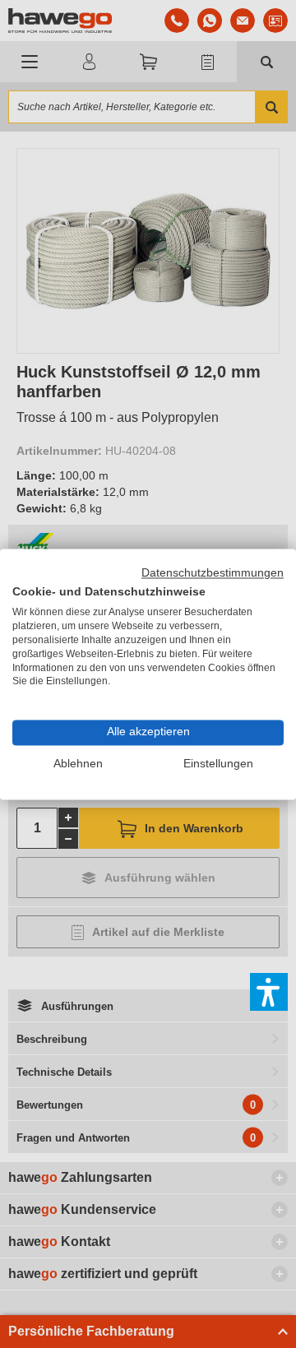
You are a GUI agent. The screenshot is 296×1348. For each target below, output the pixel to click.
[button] (269, 992)
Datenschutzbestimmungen (212, 573)
